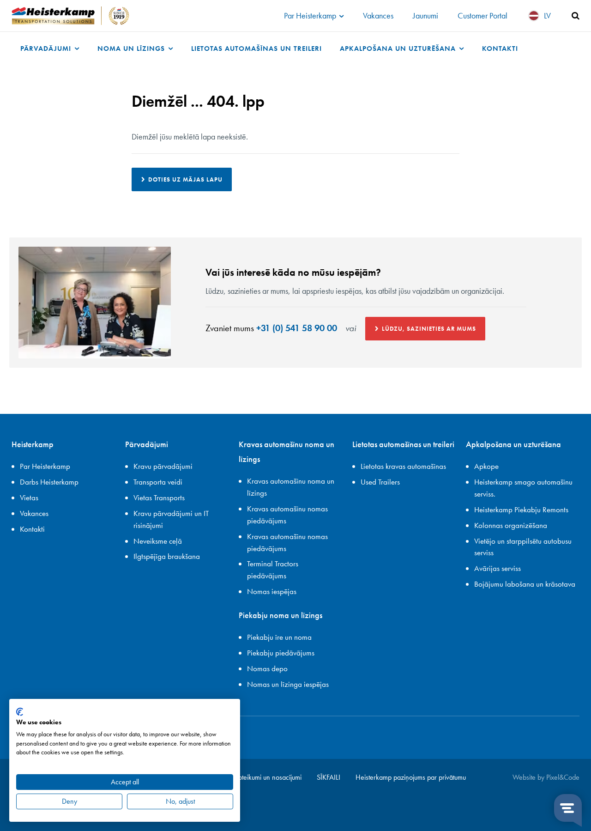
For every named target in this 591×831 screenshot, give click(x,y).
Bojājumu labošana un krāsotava (524, 584)
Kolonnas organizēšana (510, 525)
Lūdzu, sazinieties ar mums (429, 329)
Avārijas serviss (497, 568)
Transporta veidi (157, 482)
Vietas (29, 497)
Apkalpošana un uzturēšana (399, 48)
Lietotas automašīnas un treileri (256, 48)
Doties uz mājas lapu (185, 179)
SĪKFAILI (328, 777)
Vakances (378, 15)
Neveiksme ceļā (157, 541)
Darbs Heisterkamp (49, 482)
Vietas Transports (159, 497)
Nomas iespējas (271, 591)
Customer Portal (482, 15)
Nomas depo (267, 668)
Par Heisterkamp (311, 15)
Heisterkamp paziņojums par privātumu (411, 777)
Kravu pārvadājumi (163, 466)
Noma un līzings (132, 48)
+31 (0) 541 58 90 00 (296, 328)
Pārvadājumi (46, 48)
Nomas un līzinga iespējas (288, 684)
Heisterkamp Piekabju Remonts (521, 509)
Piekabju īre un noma (279, 637)
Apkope (486, 466)
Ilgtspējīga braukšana (166, 556)
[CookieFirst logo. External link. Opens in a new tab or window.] (19, 712)
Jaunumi (425, 15)
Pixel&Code (562, 777)
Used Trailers (380, 482)
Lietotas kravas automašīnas (403, 466)
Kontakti (500, 48)
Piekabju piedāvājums (280, 653)
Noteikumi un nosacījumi (267, 777)
